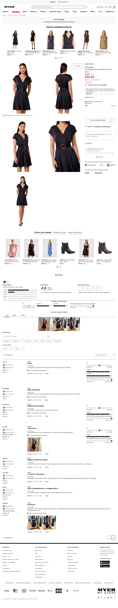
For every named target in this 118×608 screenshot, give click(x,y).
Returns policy (9, 583)
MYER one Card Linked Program (12, 571)
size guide (113, 105)
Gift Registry (38, 568)
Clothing (10, 15)
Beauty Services (39, 565)
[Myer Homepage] (9, 8)
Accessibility (38, 577)
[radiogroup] (100, 112)
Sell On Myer (71, 571)
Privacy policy (97, 583)
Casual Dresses (22, 15)
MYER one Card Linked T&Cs (83, 583)
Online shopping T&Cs (39, 583)
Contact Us (38, 556)
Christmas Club (72, 568)
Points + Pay (6, 556)
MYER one (70, 550)
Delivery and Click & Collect (11, 559)
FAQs (36, 553)
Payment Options (8, 553)
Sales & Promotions (41, 571)
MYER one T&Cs (68, 583)
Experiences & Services (42, 562)
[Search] (85, 7)
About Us (70, 559)
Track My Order (7, 550)
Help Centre (38, 550)
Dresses (15, 15)
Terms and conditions (55, 583)
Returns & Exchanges (9, 562)
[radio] (88, 110)
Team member (108, 583)
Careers (70, 556)
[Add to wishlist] (113, 120)
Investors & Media (73, 562)
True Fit (5, 565)
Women (4, 15)
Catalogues (6, 568)
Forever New (89, 67)
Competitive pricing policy (23, 583)
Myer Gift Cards (72, 553)
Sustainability (71, 565)
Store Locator (39, 559)
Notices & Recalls (40, 574)
